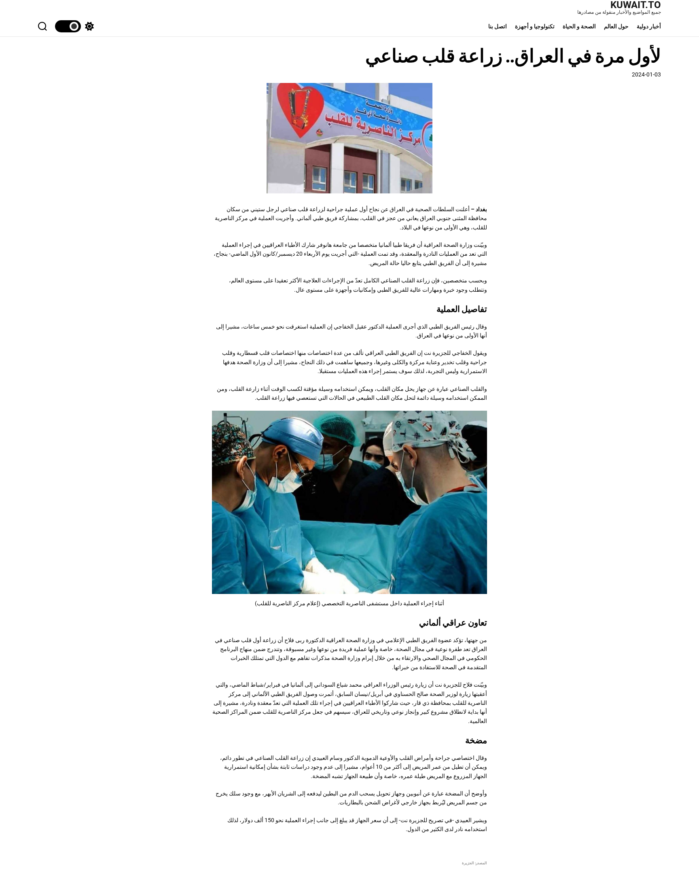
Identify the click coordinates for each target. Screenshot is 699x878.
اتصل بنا (497, 26)
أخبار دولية (649, 26)
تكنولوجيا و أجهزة (535, 26)
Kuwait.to (635, 5)
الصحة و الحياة (579, 26)
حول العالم (616, 26)
